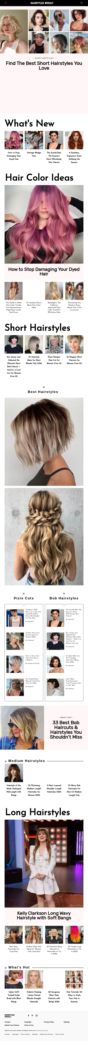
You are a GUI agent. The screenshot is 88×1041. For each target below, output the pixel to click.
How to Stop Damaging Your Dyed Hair (14, 156)
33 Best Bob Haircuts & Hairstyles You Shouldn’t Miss (66, 729)
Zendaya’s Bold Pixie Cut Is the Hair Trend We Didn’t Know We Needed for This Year (33, 614)
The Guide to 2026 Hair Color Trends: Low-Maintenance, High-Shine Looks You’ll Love (13, 307)
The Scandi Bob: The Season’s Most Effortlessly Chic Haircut (73, 613)
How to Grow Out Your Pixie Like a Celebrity (32, 658)
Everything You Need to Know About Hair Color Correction (74, 306)
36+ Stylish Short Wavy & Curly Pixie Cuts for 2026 (33, 681)
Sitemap (67, 1022)
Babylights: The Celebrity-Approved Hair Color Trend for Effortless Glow (54, 307)
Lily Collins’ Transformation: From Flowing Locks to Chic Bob (73, 682)
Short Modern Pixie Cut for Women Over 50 (54, 360)
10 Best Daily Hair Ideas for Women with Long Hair (33, 949)
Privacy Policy (49, 1022)
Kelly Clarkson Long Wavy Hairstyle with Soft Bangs (44, 915)
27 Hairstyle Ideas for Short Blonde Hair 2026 (34, 360)
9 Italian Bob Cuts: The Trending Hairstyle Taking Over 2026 (73, 659)
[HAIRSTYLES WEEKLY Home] (15, 1016)
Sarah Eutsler (33, 663)
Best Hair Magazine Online (42, 1030)
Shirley (31, 686)
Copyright (27, 1022)
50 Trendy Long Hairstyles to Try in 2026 (74, 949)
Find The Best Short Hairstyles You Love (44, 65)
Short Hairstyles (44, 58)
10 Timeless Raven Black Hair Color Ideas (33, 305)
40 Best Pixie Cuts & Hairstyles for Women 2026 (33, 635)
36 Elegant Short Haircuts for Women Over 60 (74, 360)
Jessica (31, 621)
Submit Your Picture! (12, 1025)
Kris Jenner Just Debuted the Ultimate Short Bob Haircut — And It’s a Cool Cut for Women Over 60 (14, 366)
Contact (7, 1022)
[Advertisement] (44, 97)
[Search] (82, 3)
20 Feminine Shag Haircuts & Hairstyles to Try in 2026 (54, 950)
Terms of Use (28, 1025)
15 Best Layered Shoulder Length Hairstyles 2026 (54, 789)
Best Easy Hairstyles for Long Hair (13, 949)
